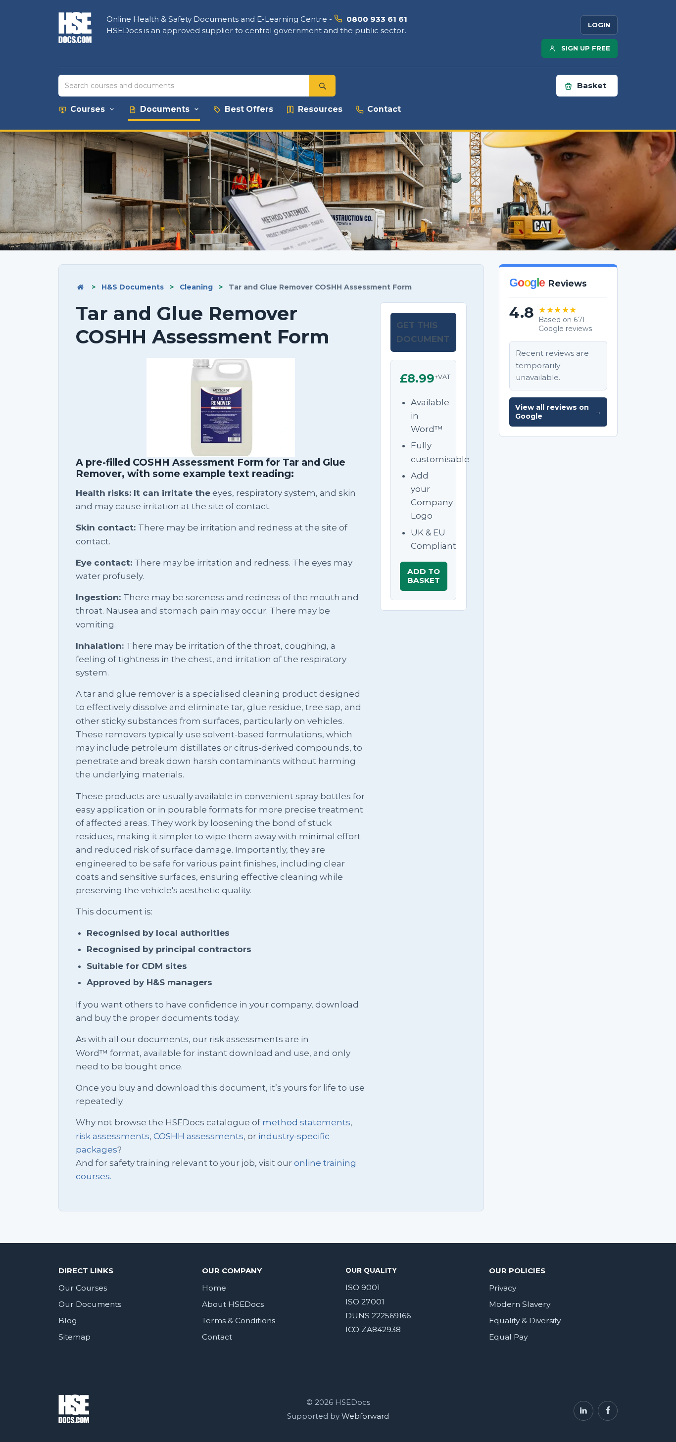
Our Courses (82, 1288)
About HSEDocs (233, 1304)
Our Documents (89, 1304)
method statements (306, 1122)
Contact (217, 1337)
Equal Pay (508, 1337)
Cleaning (196, 287)
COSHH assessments (198, 1136)
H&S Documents (132, 287)
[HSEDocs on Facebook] (608, 1411)
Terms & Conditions (238, 1320)
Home (214, 1288)
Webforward (365, 1416)
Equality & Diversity (525, 1320)
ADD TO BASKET (423, 576)
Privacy (502, 1288)
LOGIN (599, 25)
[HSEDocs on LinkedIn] (583, 1411)
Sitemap (74, 1337)
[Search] (322, 85)
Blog (67, 1320)
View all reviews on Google (558, 412)
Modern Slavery (519, 1304)
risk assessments (112, 1136)
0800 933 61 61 (376, 19)
